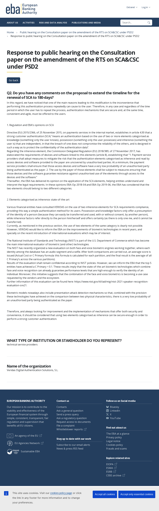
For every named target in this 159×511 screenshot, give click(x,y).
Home (10, 32)
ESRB (109, 471)
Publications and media (86, 22)
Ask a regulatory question (72, 418)
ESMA (109, 468)
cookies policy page (61, 493)
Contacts (62, 407)
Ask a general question (70, 410)
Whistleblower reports (70, 429)
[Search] (149, 22)
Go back (13, 80)
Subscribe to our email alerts (73, 445)
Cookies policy (114, 445)
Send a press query (68, 414)
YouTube (115, 418)
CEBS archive (113, 475)
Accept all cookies (105, 494)
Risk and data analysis (53, 22)
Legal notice (113, 441)
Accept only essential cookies (136, 494)
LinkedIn (115, 410)
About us (12, 22)
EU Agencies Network (27, 443)
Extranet (131, 7)
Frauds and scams (116, 448)
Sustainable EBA (30, 451)
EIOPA (109, 464)
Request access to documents (74, 422)
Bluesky (114, 407)
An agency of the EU (26, 435)
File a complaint (66, 425)
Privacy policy (114, 437)
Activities (28, 22)
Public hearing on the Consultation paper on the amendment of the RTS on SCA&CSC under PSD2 (76, 32)
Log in (145, 7)
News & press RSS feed (70, 448)
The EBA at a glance (117, 433)
